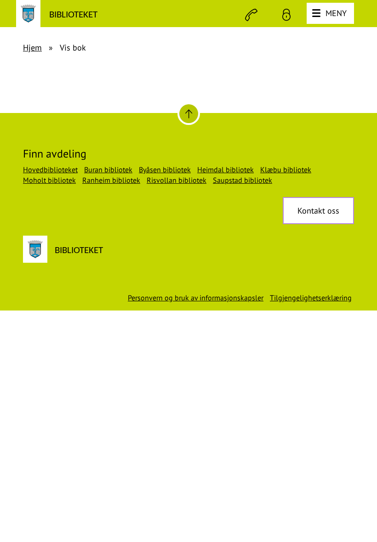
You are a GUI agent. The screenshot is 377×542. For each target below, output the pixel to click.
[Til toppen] (188, 113)
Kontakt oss (318, 210)
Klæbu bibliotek (285, 169)
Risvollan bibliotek (176, 180)
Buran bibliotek (108, 169)
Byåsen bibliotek (165, 169)
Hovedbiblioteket (50, 169)
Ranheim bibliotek (111, 180)
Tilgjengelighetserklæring (311, 297)
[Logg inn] (286, 15)
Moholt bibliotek (49, 180)
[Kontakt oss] (251, 15)
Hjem (32, 47)
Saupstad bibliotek (242, 180)
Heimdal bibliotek (225, 169)
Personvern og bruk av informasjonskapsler (195, 297)
